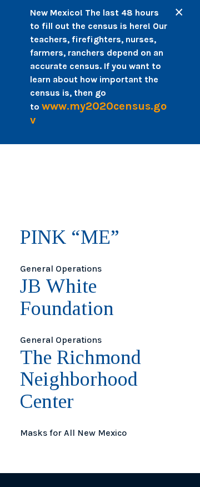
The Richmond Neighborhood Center (80, 379)
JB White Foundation (67, 297)
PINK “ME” (69, 237)
